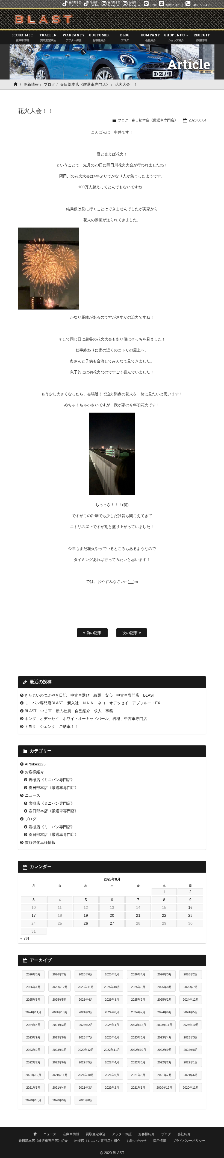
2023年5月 (138, 1037)
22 (164, 915)
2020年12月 (164, 1087)
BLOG (124, 37)
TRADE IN (48, 37)
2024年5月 (191, 1012)
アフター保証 (122, 1134)
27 (112, 923)
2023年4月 (164, 1037)
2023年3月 (191, 1037)
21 (138, 915)
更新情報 (31, 84)
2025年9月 (138, 987)
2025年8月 (164, 987)
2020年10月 (33, 1100)
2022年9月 (164, 1049)
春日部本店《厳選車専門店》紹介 (43, 1141)
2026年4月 (138, 974)
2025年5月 (59, 999)
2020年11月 (191, 1087)
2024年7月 (138, 1012)
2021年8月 (138, 1075)
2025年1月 (164, 999)
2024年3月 (59, 1024)
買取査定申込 (95, 1134)
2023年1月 (59, 1049)
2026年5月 (112, 974)
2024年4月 (33, 1024)
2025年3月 (112, 999)
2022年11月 (112, 1049)
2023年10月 (191, 1024)
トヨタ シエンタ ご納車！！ (51, 726)
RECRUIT (201, 37)
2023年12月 (138, 1024)
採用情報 (159, 1141)
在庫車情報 (71, 1134)
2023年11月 (164, 1024)
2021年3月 (86, 1087)
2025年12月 (59, 987)
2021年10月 (86, 1075)
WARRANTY (74, 37)
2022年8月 (191, 1049)
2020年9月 (59, 1100)
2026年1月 (33, 987)
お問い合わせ (136, 1141)
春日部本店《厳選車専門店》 (85, 84)
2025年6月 (33, 999)
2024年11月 (33, 1012)
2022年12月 (86, 1049)
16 (190, 907)
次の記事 (130, 633)
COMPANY (150, 37)
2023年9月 (33, 1037)
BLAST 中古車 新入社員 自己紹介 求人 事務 (69, 711)
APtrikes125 (35, 764)
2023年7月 (86, 1037)
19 (86, 915)
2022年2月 (164, 1062)
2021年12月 (33, 1075)
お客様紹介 (34, 772)
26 (86, 923)
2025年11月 (86, 987)
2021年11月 (59, 1075)
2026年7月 (59, 974)
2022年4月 (112, 1062)
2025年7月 (191, 987)
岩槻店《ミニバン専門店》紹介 (97, 1141)
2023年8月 (59, 1037)
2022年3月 (138, 1062)
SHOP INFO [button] (174, 37)
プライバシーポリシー (189, 1141)
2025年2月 (138, 999)
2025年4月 (86, 999)
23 (190, 915)
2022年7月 (33, 1062)
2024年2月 (86, 1024)
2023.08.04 (197, 120)
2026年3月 (164, 974)
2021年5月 (33, 1087)
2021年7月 (164, 1075)
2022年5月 (86, 1062)
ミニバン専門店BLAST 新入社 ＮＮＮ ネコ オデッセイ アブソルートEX (92, 703)
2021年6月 (191, 1075)
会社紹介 (184, 1134)
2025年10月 (112, 987)
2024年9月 (86, 1012)
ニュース (32, 795)
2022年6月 (59, 1062)
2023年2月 (33, 1049)
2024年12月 (191, 999)
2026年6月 (86, 974)
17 (33, 915)
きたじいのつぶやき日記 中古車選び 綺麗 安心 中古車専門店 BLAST (90, 695)
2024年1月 (112, 1024)
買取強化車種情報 (40, 842)
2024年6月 (164, 1012)
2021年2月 (112, 1087)
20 (112, 915)
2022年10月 (138, 1049)
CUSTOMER (99, 37)
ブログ (49, 84)
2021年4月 (59, 1087)
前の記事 (93, 633)
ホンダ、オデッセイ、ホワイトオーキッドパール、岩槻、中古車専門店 (86, 718)
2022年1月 (191, 1062)
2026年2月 (191, 974)
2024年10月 (59, 1012)
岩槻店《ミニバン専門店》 (52, 779)
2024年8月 (112, 1012)
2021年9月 (112, 1075)
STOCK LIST (22, 37)
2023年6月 (112, 1037)
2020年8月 (86, 1100)
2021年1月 (138, 1087)
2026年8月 (33, 974)
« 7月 (25, 938)
